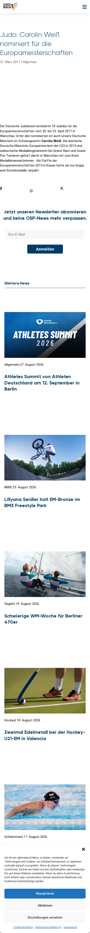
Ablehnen (45, 905)
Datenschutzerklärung (48, 927)
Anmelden (45, 249)
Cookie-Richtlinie (23, 927)
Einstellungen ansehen (45, 917)
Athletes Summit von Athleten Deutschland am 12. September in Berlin (42, 383)
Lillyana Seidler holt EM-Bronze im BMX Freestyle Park (42, 502)
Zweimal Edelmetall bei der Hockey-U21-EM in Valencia (44, 735)
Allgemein (30, 62)
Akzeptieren (45, 893)
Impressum (70, 927)
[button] (83, 849)
